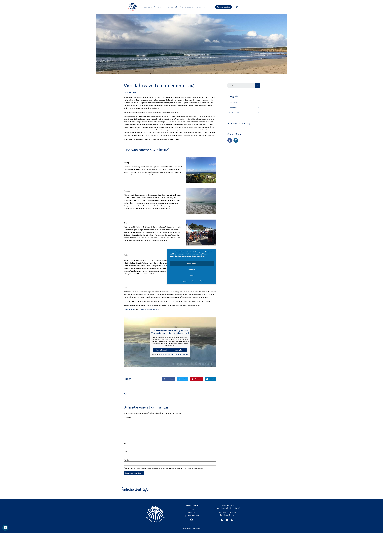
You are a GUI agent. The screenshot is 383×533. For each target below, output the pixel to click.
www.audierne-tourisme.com (149, 309)
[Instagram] (235, 140)
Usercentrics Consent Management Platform (174, 354)
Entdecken (189, 7)
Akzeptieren (180, 350)
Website (126, 460)
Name (126, 443)
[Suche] (257, 85)
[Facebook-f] (229, 140)
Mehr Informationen (163, 350)
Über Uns (179, 7)
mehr (192, 275)
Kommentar (128, 417)
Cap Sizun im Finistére (191, 516)
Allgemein (232, 102)
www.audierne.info (130, 309)
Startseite (148, 7)
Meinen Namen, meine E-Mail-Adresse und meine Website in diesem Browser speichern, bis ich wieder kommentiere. (164, 468)
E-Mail (126, 452)
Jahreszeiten (233, 112)
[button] (223, 7)
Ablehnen (192, 269)
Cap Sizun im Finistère (163, 7)
